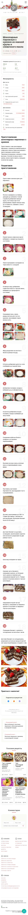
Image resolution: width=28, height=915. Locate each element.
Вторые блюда (5, 843)
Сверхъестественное (21, 845)
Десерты (3, 849)
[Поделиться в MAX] (19, 701)
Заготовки (4, 851)
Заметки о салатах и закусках (9, 866)
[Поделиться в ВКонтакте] (8, 701)
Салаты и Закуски (6, 847)
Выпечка (3, 845)
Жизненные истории (21, 841)
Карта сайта (4, 884)
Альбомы (3, 880)
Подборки (4, 882)
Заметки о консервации (8, 868)
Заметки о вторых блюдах (8, 858)
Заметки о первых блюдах (8, 864)
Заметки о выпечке (6, 860)
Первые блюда (5, 841)
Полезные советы (6, 870)
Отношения (18, 843)
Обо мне (3, 878)
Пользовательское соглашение (10, 888)
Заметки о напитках (7, 862)
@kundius (14, 712)
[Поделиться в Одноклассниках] (14, 701)
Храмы (17, 847)
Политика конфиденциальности (10, 886)
